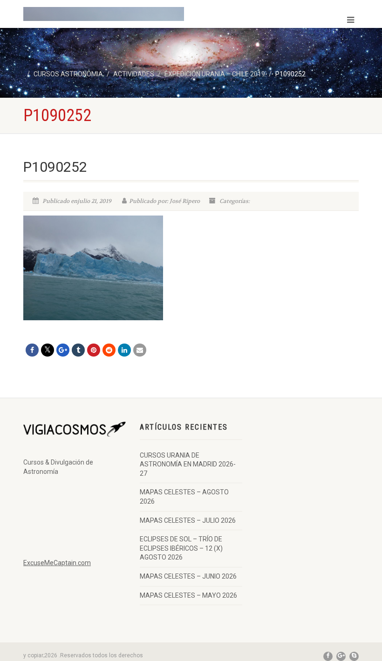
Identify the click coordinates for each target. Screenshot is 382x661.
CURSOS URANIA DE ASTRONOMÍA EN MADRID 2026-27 (188, 464)
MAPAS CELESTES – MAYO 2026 (188, 595)
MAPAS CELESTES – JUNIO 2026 (188, 576)
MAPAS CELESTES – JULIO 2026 (188, 520)
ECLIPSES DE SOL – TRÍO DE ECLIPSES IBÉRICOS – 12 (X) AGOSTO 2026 (181, 548)
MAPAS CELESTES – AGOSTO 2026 (184, 496)
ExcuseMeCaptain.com (57, 563)
